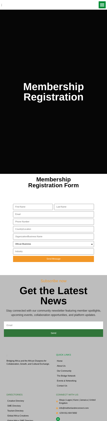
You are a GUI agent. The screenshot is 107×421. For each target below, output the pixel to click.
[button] (102, 4)
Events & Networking (66, 381)
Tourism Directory (15, 411)
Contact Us (62, 386)
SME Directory (14, 406)
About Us (61, 366)
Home (60, 361)
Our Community (64, 371)
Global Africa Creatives (18, 416)
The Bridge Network (66, 376)
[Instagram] (58, 419)
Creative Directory (15, 401)
